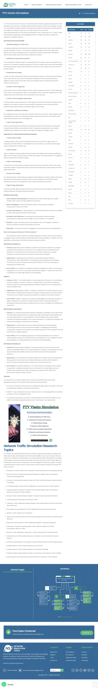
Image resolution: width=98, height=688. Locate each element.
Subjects (52, 655)
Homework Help (70, 660)
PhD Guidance (70, 652)
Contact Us (88, 5)
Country (84, 652)
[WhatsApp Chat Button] (4, 684)
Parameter (85, 660)
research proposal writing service (13, 663)
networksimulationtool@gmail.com (33, 670)
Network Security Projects (54, 5)
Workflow (84, 657)
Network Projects (37, 5)
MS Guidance (70, 655)
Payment (84, 655)
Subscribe (86, 633)
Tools (51, 657)
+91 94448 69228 (12, 670)
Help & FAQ (53, 652)
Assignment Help (71, 657)
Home (26, 5)
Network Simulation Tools (73, 5)
